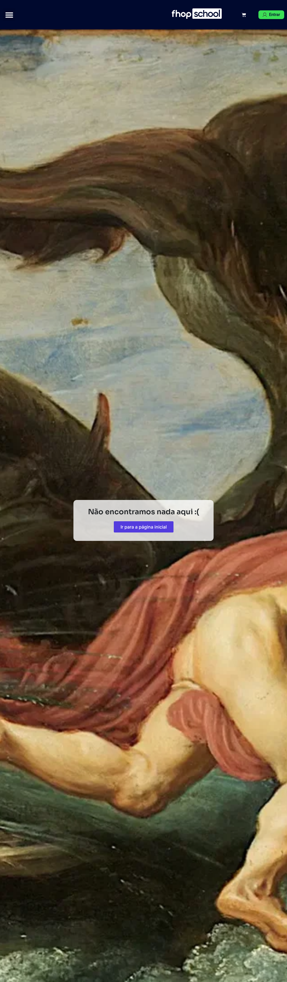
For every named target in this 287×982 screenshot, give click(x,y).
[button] (9, 14)
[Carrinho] (244, 14)
